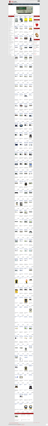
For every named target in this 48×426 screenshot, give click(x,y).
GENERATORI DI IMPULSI (11, 38)
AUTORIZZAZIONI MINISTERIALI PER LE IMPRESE (11, 30)
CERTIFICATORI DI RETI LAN (11, 34)
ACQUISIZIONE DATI (11, 18)
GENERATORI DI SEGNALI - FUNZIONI (11, 39)
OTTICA (9, 45)
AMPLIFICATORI (10, 20)
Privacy (34, 422)
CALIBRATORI (10, 32)
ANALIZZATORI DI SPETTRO (10, 27)
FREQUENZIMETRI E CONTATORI (11, 37)
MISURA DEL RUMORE (11, 41)
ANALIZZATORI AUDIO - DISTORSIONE (11, 21)
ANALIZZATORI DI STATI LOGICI (11, 28)
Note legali (36, 422)
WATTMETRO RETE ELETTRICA (11, 55)
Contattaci (35, 48)
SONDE (9, 48)
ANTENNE (10, 29)
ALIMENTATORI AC (10, 19)
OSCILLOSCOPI (10, 44)
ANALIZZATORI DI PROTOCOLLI (10, 25)
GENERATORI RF (10, 40)
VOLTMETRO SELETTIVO (11, 53)
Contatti (38, 422)
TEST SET (10, 51)
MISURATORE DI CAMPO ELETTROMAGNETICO (11, 42)
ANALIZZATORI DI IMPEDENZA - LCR (10, 22)
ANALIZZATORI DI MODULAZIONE (10, 24)
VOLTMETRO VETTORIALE (10, 54)
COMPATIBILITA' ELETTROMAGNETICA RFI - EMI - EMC (11, 35)
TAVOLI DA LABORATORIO (11, 49)
